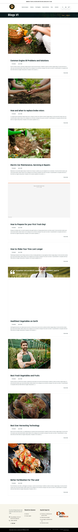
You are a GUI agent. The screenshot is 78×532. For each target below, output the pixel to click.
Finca (52, 7)
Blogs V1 (68, 15)
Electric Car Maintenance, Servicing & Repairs (30, 165)
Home (63, 15)
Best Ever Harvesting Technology (24, 425)
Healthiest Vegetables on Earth (24, 321)
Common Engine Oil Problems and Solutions (29, 60)
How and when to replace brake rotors (27, 110)
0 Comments (14, 63)
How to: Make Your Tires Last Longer (26, 249)
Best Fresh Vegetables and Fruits (25, 375)
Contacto (56, 7)
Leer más (66, 72)
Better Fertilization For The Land (24, 480)
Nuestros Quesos (25, 7)
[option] (39, 143)
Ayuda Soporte (44, 510)
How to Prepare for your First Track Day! (28, 224)
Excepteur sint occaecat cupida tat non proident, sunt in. (37, 270)
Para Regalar (37, 7)
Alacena (31, 7)
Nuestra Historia (45, 7)
